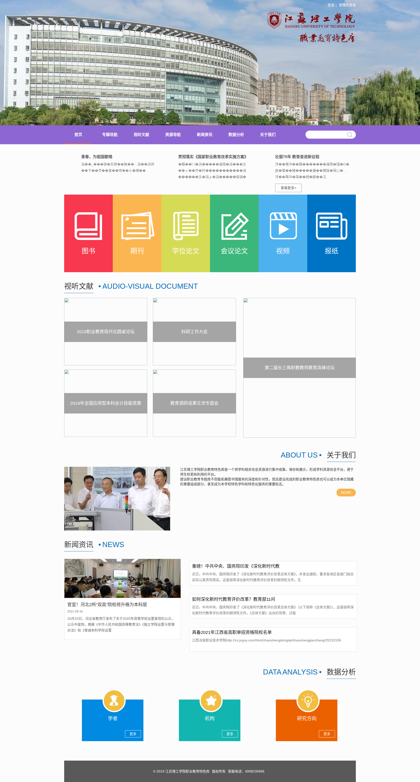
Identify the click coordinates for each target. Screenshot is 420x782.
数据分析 (236, 135)
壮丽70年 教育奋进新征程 (297, 157)
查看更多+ (288, 188)
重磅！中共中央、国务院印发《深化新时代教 (236, 566)
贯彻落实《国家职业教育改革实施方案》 (213, 157)
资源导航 (173, 135)
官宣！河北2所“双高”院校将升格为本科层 (107, 604)
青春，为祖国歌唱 (96, 157)
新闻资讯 (204, 135)
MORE (346, 492)
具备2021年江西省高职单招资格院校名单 (232, 632)
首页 (78, 135)
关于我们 (268, 135)
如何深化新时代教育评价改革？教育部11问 (233, 599)
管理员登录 (347, 5)
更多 (133, 734)
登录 (331, 5)
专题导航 (110, 135)
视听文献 (141, 135)
